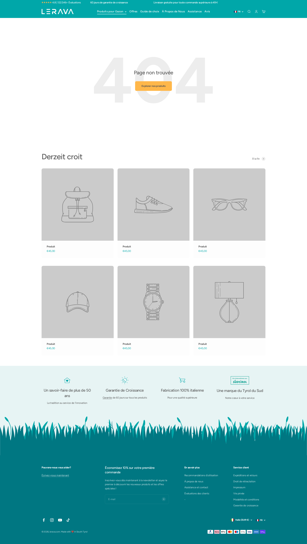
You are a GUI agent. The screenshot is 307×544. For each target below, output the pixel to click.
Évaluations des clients (196, 493)
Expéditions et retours (245, 475)
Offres (133, 11)
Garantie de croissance (245, 505)
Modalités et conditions (246, 499)
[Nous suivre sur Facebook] (44, 520)
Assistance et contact (196, 487)
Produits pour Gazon (110, 11)
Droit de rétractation (244, 481)
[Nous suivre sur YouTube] (60, 520)
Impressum (239, 487)
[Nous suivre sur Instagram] (52, 520)
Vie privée (238, 493)
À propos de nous (193, 481)
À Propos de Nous (173, 11)
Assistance (195, 11)
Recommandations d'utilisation (201, 475)
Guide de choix (149, 11)
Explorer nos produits (153, 85)
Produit (51, 246)
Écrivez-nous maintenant (55, 475)
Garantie (107, 397)
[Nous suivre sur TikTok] (68, 520)
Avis (207, 11)
